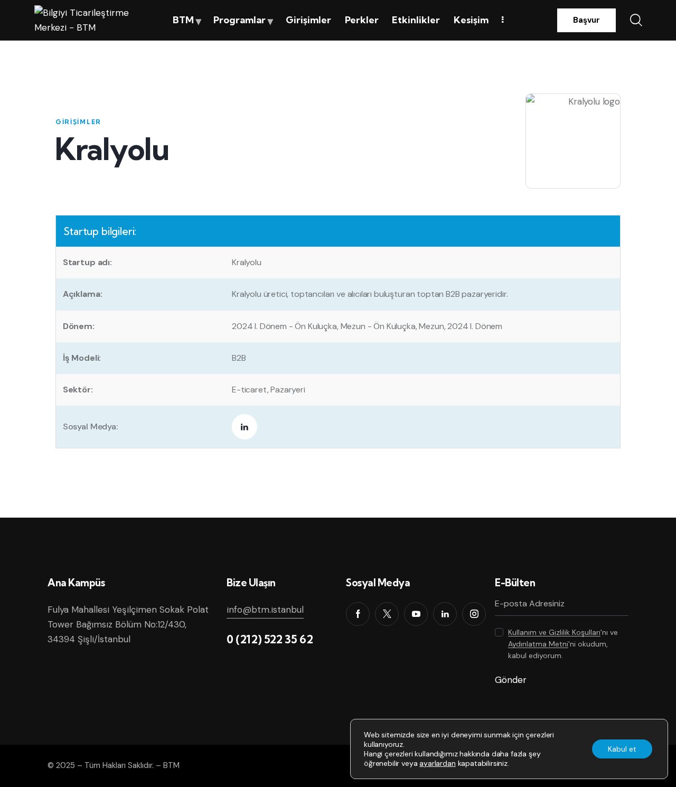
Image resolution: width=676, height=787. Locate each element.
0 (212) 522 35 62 (270, 639)
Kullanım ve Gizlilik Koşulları (554, 632)
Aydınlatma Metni (538, 644)
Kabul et (622, 749)
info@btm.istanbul (265, 609)
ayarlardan (437, 763)
